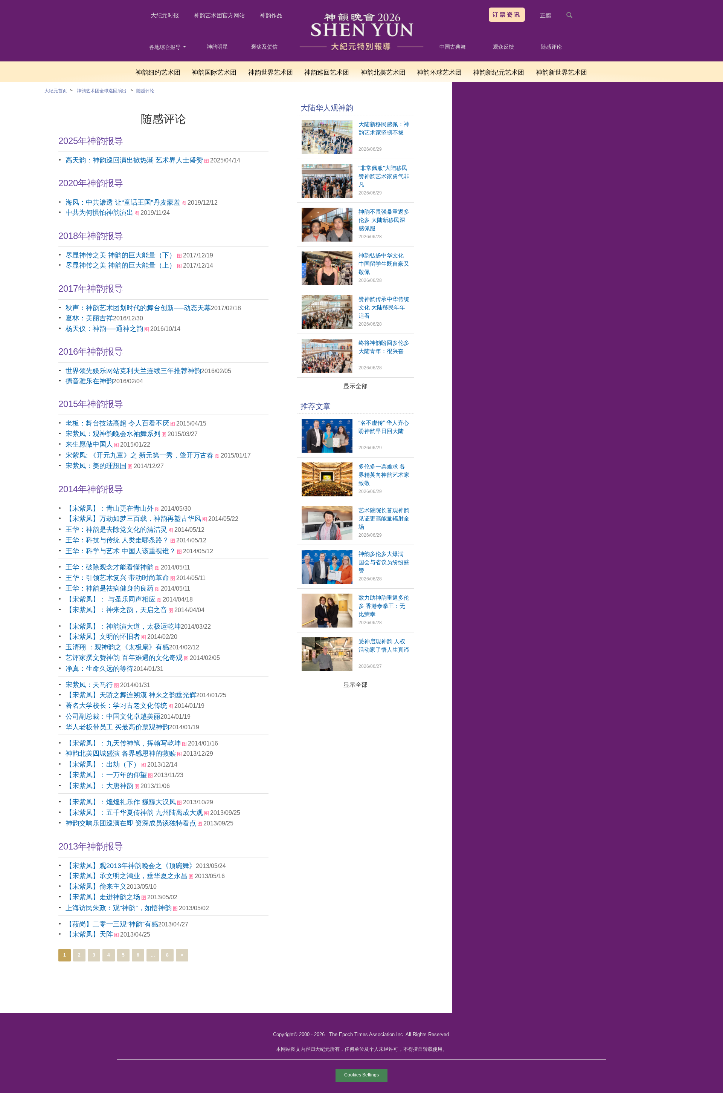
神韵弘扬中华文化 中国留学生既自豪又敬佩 (383, 263)
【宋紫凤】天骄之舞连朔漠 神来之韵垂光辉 (131, 695)
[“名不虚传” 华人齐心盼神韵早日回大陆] (327, 450)
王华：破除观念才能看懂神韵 (110, 567)
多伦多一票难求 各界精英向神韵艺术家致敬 (383, 474)
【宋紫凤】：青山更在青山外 (110, 508)
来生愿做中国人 (89, 444)
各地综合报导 (165, 47)
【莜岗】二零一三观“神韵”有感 (112, 924)
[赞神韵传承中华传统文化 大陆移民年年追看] (327, 327)
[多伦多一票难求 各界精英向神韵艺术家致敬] (327, 494)
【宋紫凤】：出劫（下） (103, 764)
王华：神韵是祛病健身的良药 (110, 588)
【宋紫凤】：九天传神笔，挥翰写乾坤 (123, 743)
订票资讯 (507, 14)
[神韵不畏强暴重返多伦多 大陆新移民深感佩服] (327, 239)
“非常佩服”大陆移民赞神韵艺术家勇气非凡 (383, 176)
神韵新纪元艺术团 (498, 72)
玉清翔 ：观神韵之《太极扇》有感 (117, 647)
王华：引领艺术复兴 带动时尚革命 (117, 578)
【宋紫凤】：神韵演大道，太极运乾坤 (123, 626)
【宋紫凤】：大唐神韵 (99, 786)
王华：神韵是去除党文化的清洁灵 (116, 529)
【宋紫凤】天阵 (89, 934)
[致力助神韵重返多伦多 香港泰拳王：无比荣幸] (327, 625)
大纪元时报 (165, 15)
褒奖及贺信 (264, 47)
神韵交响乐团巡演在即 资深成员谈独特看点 (131, 823)
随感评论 (551, 47)
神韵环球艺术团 (439, 72)
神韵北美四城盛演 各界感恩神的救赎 (121, 753)
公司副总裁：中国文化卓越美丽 (113, 716)
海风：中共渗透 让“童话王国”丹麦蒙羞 (123, 202)
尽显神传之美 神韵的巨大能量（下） (121, 255)
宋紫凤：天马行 (89, 685)
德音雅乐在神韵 (89, 381)
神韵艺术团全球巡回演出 (102, 90)
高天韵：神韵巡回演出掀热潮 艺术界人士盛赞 (134, 160)
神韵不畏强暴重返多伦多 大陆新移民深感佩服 (383, 219)
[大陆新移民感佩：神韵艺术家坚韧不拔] (327, 152)
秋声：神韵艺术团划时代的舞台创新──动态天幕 (138, 308)
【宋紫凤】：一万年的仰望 (106, 775)
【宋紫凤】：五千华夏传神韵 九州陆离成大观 (134, 812)
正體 (545, 15)
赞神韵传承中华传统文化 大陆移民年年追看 (383, 307)
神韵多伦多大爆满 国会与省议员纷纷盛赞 (383, 562)
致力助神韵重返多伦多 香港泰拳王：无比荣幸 (383, 605)
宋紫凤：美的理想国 (96, 466)
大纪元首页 (55, 90)
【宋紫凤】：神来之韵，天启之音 (116, 610)
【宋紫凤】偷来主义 (96, 886)
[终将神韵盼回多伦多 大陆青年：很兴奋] (327, 370)
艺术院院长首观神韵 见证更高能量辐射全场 (383, 518)
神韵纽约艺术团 (158, 72)
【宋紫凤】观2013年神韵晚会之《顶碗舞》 (131, 866)
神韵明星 (217, 47)
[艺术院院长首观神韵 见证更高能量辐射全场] (327, 538)
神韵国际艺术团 (214, 72)
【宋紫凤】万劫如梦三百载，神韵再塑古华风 (133, 518)
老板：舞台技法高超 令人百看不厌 (117, 423)
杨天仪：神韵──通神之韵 (104, 328)
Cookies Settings (361, 1075)
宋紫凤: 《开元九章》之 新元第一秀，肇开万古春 (140, 455)
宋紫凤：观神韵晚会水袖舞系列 (113, 434)
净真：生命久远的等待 (99, 668)
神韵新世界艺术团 (561, 72)
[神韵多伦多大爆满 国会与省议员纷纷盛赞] (327, 582)
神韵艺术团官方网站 (219, 15)
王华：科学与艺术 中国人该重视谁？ (121, 551)
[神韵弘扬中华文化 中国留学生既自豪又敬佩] (327, 283)
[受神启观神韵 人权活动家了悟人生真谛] (327, 669)
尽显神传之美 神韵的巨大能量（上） (121, 265)
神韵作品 (271, 15)
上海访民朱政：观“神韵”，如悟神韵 (119, 908)
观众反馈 (503, 47)
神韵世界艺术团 (270, 72)
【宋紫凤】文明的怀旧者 (103, 636)
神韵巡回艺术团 (326, 72)
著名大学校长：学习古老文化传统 (116, 705)
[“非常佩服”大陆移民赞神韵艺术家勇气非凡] (327, 196)
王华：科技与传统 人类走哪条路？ (117, 540)
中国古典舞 (452, 47)
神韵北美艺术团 (383, 72)
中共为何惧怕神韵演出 (99, 212)
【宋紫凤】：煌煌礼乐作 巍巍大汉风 (121, 802)
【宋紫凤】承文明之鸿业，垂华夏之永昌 (127, 876)
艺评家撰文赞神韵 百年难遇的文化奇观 (124, 657)
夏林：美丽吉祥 (89, 318)
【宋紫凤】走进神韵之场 (103, 897)
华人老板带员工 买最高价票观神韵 (117, 727)
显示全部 (355, 386)
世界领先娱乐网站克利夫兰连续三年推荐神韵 (133, 371)
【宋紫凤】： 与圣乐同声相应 (111, 599)
